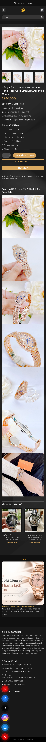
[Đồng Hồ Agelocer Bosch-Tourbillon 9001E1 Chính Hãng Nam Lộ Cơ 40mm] (34, 520)
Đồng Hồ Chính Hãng (36, 176)
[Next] (41, 49)
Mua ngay (23, 168)
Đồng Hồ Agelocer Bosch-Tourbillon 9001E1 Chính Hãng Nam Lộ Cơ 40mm (34, 537)
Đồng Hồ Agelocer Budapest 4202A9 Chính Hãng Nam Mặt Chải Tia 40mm (12, 537)
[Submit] (42, 17)
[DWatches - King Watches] (23, 10)
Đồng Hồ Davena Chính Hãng (19, 176)
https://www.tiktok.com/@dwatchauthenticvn (19, 678)
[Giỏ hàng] (42, 10)
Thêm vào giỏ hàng (24, 155)
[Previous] (5, 49)
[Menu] (3, 10)
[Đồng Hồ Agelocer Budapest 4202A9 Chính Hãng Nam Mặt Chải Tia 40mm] (12, 520)
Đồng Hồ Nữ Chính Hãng (10, 178)
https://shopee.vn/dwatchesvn (19, 671)
